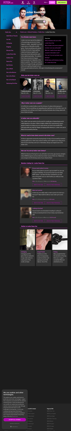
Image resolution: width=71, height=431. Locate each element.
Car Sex (8, 39)
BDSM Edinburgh (30, 423)
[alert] (15, 409)
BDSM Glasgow (29, 421)
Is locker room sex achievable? (53, 48)
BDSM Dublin (29, 428)
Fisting (55, 252)
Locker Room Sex (11, 54)
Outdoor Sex (9, 57)
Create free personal (53, 184)
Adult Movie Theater (12, 35)
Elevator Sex (9, 50)
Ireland (34, 408)
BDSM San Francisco (52, 418)
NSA (33, 181)
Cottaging (9, 43)
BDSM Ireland (29, 426)
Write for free (26, 96)
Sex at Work (9, 68)
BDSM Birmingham (30, 413)
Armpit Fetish (41, 252)
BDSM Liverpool (29, 418)
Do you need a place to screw (40, 168)
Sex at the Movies (11, 72)
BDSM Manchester (30, 416)
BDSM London (29, 411)
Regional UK (28, 408)
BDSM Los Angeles (51, 413)
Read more (15, 416)
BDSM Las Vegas (51, 416)
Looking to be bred (37, 208)
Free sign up (62, 2)
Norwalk (54, 217)
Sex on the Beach (11, 79)
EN (45, 2)
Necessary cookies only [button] (15, 423)
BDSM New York (50, 411)
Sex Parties (9, 65)
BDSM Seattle (50, 428)
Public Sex (8, 32)
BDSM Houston (50, 423)
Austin (53, 199)
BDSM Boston (50, 421)
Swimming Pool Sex (11, 83)
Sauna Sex (9, 61)
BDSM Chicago (50, 426)
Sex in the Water (10, 76)
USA (51, 181)
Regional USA (50, 408)
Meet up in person (37, 190)
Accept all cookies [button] (15, 419)
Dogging (8, 46)
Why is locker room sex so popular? (54, 45)
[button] (14, 427)
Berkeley (55, 181)
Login (52, 2)
